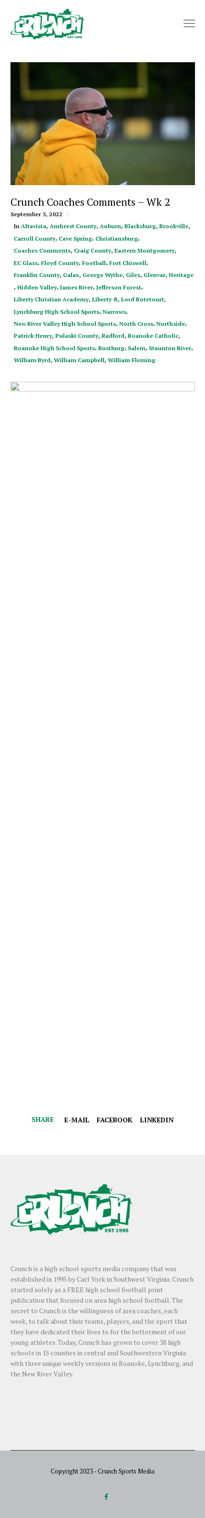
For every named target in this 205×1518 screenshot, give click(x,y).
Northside (170, 323)
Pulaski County (76, 335)
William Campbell (79, 360)
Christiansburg (116, 238)
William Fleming (131, 360)
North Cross (136, 323)
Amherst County (73, 226)
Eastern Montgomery (144, 250)
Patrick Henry (33, 335)
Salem (136, 348)
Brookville (173, 226)
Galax (71, 274)
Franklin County (37, 274)
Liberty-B (105, 299)
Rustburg (111, 348)
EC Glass (26, 262)
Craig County (92, 250)
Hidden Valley (37, 287)
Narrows (114, 311)
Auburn (110, 226)
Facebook (115, 1119)
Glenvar (154, 274)
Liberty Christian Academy (51, 299)
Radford (113, 335)
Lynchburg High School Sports (56, 311)
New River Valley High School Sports (65, 323)
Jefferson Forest (118, 287)
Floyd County (60, 262)
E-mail (76, 1119)
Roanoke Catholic (153, 335)
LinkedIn (157, 1119)
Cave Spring (75, 238)
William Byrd (32, 360)
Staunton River (170, 348)
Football (94, 262)
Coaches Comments (42, 250)
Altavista (33, 226)
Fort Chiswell (127, 262)
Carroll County (34, 238)
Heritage (181, 274)
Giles (133, 274)
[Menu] (185, 24)
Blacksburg (140, 226)
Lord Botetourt (142, 299)
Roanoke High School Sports (54, 348)
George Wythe (102, 274)
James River (76, 287)
